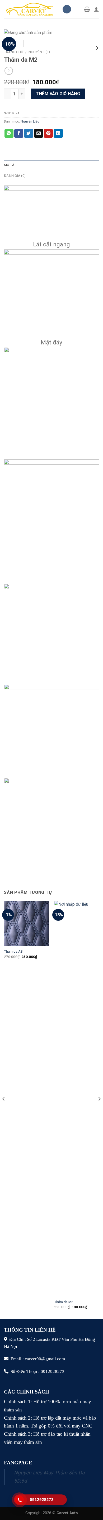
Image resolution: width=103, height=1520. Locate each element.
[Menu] (67, 9)
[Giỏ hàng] (87, 9)
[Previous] (3, 1109)
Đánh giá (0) (15, 176)
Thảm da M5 (63, 1302)
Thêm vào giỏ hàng (58, 93)
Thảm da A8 (13, 951)
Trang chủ (13, 52)
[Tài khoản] (96, 9)
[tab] (51, 165)
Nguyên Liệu (39, 52)
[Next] (99, 1109)
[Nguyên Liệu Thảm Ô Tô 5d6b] (29, 9)
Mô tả (9, 165)
